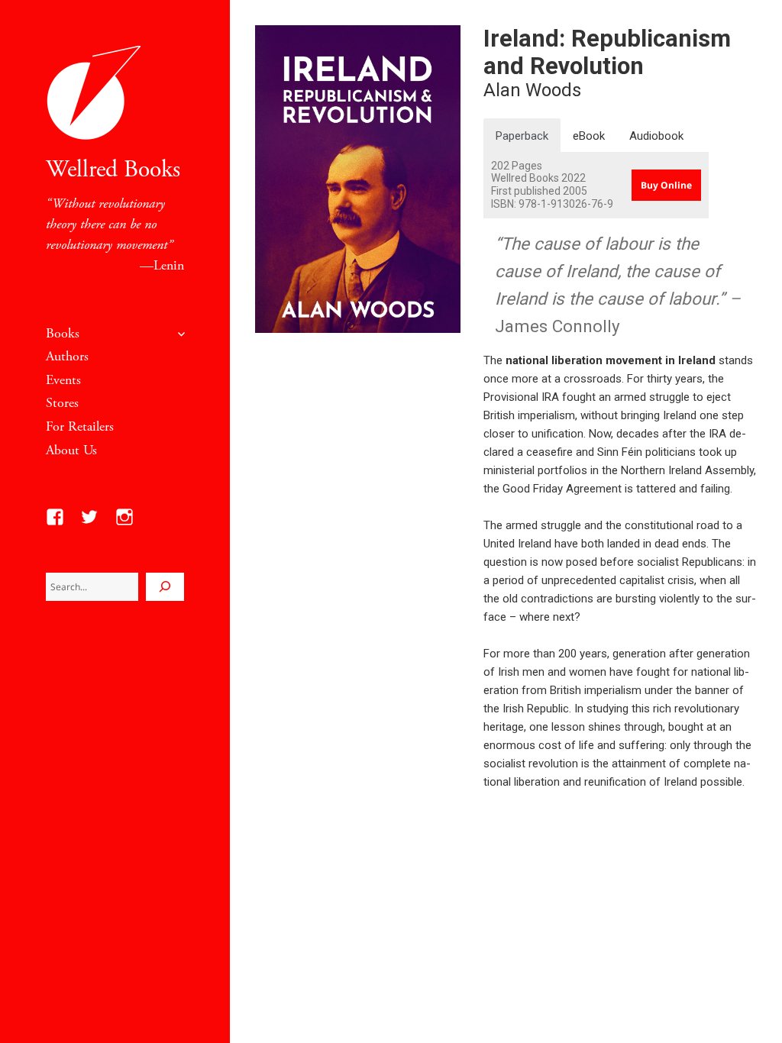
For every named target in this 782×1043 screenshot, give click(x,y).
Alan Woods (532, 90)
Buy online (666, 185)
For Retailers (80, 426)
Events (63, 380)
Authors (67, 356)
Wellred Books (113, 169)
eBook (589, 136)
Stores (62, 403)
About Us (71, 450)
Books (62, 333)
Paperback (522, 136)
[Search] (165, 587)
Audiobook (656, 136)
